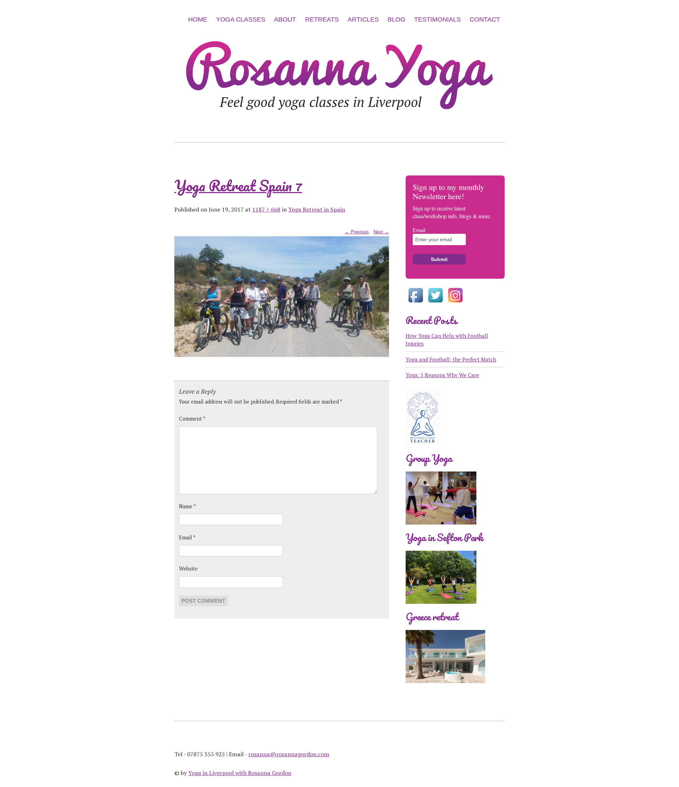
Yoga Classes (240, 19)
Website (188, 568)
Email (187, 537)
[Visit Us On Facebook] (415, 303)
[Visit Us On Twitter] (435, 303)
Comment (192, 418)
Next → (381, 232)
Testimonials (437, 19)
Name (187, 506)
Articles (363, 19)
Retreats (322, 19)
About (285, 19)
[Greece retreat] (445, 688)
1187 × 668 (266, 209)
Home (197, 19)
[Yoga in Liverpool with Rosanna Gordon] (339, 124)
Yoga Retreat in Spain (316, 209)
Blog (396, 19)
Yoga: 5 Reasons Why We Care (442, 374)
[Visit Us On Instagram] (455, 303)
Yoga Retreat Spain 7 (238, 185)
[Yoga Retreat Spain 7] (281, 355)
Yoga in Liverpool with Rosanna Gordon (239, 773)
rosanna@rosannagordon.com (288, 754)
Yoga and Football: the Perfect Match (451, 359)
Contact (485, 19)
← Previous (357, 232)
